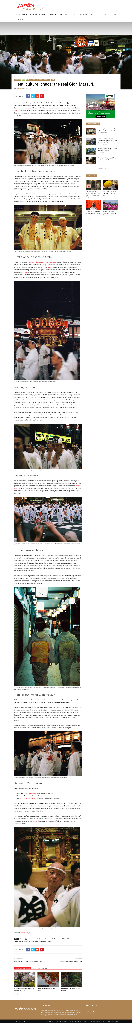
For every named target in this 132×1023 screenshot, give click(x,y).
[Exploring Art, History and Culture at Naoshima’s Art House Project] (91, 131)
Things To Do (46, 79)
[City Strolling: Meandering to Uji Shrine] (48, 979)
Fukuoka (106, 209)
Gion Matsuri (40, 939)
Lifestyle (51, 14)
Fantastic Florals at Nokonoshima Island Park (109, 213)
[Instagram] (93, 1012)
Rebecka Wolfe (20, 88)
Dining (88, 189)
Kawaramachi (33, 793)
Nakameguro (107, 189)
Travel (74, 14)
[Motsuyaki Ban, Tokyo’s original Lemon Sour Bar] (110, 185)
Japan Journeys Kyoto (21, 941)
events (24, 272)
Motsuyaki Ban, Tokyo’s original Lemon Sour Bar (110, 193)
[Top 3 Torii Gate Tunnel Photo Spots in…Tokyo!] (93, 205)
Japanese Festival (33, 941)
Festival (47, 939)
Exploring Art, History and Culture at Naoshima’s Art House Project (106, 131)
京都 (68, 939)
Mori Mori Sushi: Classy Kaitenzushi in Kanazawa (29, 961)
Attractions (63, 14)
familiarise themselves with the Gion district (43, 262)
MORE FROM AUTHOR (40, 968)
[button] (115, 15)
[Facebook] (88, 1012)
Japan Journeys (25, 933)
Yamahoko (43, 941)
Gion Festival (55, 939)
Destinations (20, 14)
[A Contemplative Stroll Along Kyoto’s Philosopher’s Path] (24, 979)
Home (16, 77)
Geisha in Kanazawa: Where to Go (71, 961)
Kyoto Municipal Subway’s (27, 798)
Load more (101, 168)
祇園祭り (62, 939)
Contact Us (20, 19)
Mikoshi (50, 941)
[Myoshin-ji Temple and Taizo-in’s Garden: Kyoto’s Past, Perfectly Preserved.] (91, 160)
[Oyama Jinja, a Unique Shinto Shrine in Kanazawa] (91, 151)
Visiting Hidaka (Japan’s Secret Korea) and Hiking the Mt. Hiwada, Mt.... (107, 141)
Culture (33, 79)
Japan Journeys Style (37, 14)
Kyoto (30, 77)
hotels (60, 707)
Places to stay (96, 14)
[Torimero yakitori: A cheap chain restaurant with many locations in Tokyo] (93, 185)
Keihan (21, 796)
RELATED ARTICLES (23, 968)
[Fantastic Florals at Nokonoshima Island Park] (110, 205)
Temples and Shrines (43, 985)
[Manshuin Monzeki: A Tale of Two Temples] (71, 979)
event (35, 821)
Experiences (83, 14)
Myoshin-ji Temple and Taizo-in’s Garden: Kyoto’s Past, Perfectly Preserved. (107, 160)
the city (16, 110)
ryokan (50, 267)
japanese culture (29, 939)
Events (106, 14)
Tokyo (88, 209)
